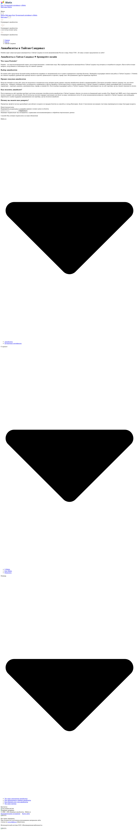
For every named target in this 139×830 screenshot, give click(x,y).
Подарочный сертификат (12, 5)
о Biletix (23, 5)
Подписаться (23, 110)
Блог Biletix (8, 571)
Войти (10, 7)
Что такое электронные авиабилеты (16, 798)
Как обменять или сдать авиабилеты (16, 802)
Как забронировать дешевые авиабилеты (18, 800)
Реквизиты (8, 572)
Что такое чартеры (10, 803)
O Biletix (7, 569)
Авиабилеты (9, 342)
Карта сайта (26, 813)
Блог (2, 5)
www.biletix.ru (12, 822)
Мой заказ (4, 7)
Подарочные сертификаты (13, 343)
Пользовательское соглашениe (10, 813)
